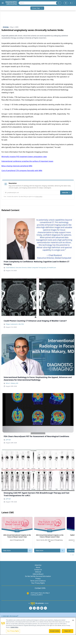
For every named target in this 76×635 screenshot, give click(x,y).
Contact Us (38, 570)
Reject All (67, 631)
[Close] (73, 620)
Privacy (38, 578)
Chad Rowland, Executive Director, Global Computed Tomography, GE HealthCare (31, 267)
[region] (38, 626)
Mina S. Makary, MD (12, 383)
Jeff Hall (8, 440)
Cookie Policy (14, 627)
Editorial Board (38, 574)
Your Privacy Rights (38, 583)
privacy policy (38, 196)
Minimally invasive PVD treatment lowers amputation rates (24, 156)
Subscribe (65, 192)
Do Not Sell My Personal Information (38, 576)
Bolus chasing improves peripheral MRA (16, 166)
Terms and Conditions (38, 581)
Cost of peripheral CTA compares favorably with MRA (21, 170)
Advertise (38, 565)
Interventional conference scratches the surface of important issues (27, 161)
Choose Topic (36, 8)
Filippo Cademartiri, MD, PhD (15, 324)
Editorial (38, 572)
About (38, 567)
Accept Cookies (54, 631)
